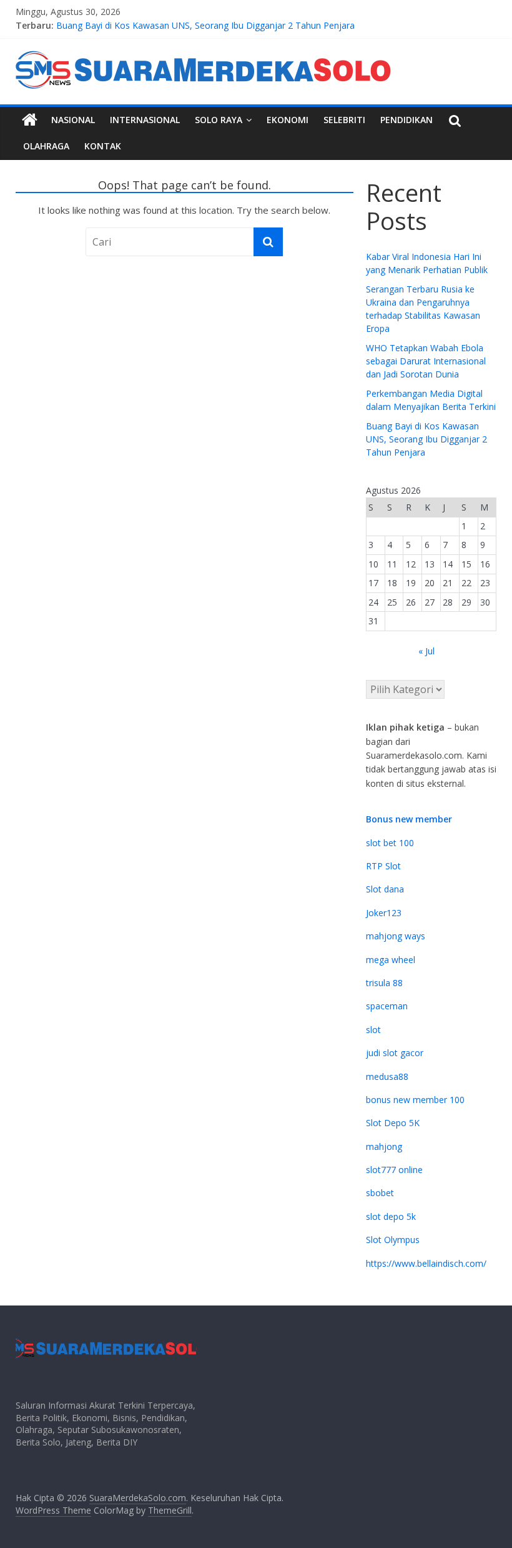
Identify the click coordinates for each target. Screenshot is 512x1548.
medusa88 (387, 1076)
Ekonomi (287, 120)
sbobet (380, 1193)
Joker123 (383, 913)
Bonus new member (409, 819)
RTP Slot (383, 866)
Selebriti (344, 120)
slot (373, 1030)
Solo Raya (218, 120)
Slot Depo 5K (393, 1123)
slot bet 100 (390, 843)
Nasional (73, 120)
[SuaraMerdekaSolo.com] (30, 120)
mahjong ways (395, 936)
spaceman (387, 1006)
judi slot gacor (394, 1053)
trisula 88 (384, 983)
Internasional (145, 120)
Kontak (102, 146)
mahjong (384, 1146)
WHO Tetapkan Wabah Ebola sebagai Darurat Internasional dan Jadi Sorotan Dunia (426, 361)
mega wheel (390, 960)
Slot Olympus (393, 1240)
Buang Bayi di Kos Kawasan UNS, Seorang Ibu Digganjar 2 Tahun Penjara (205, 27)
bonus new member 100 (415, 1100)
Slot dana (385, 889)
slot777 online (394, 1170)
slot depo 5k (391, 1216)
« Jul (426, 651)
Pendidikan (406, 120)
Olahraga (46, 146)
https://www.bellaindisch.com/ (426, 1263)
